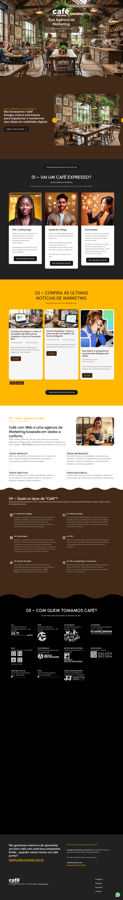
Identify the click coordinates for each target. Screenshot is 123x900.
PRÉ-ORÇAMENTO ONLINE (25, 259)
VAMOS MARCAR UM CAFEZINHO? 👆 (61, 392)
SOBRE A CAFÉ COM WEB (15, 129)
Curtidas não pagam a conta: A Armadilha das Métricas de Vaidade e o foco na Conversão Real (26, 335)
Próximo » (19, 383)
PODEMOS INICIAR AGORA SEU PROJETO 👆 (61, 167)
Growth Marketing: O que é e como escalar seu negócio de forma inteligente (60, 333)
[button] (27, 18)
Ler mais (16, 359)
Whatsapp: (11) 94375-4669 (76, 865)
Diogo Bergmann (43, 884)
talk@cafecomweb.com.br (26, 860)
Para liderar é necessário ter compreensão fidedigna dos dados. (95, 353)
